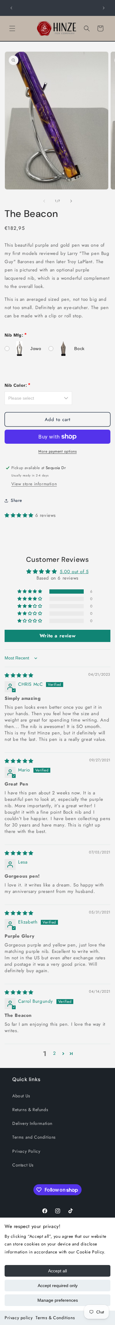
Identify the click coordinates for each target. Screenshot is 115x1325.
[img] (19, 675)
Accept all (57, 1270)
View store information (34, 484)
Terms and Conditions (34, 1137)
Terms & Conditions (55, 1318)
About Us (21, 1096)
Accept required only (58, 1285)
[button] (12, 28)
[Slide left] (44, 201)
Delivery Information (32, 1123)
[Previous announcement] (11, 8)
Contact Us (23, 1165)
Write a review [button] (57, 635)
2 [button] (54, 1053)
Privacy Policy (26, 1151)
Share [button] (16, 500)
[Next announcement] (103, 8)
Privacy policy (19, 1318)
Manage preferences (57, 1300)
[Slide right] (71, 201)
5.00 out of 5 (74, 571)
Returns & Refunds (30, 1110)
